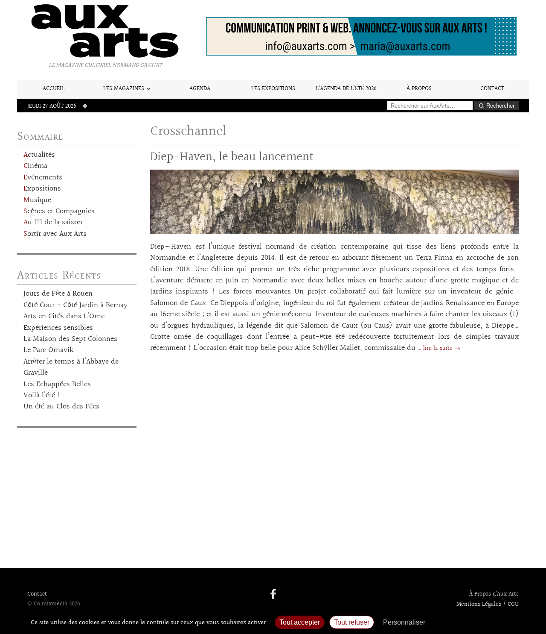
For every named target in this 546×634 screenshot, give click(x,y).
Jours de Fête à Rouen (58, 294)
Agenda (199, 89)
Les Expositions (273, 89)
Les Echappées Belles (57, 384)
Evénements (42, 177)
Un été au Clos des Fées (61, 407)
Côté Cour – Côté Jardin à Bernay (75, 305)
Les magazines (123, 89)
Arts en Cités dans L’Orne (64, 317)
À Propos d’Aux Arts (494, 594)
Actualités (39, 155)
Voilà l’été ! (42, 396)
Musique (37, 200)
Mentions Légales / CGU (487, 604)
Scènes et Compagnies (59, 211)
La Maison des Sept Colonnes (70, 339)
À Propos (419, 89)
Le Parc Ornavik (48, 350)
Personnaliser (404, 622)
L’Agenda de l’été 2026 (346, 89)
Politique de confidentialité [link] (476, 622)
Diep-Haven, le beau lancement (232, 157)
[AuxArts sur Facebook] (273, 595)
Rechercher (500, 106)
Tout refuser (351, 622)
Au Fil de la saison (52, 222)
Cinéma (35, 166)
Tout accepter (299, 622)
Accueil (53, 89)
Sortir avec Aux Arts (55, 234)
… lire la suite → (439, 348)
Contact (492, 89)
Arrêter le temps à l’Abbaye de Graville (71, 367)
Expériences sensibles (58, 328)
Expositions (42, 188)
